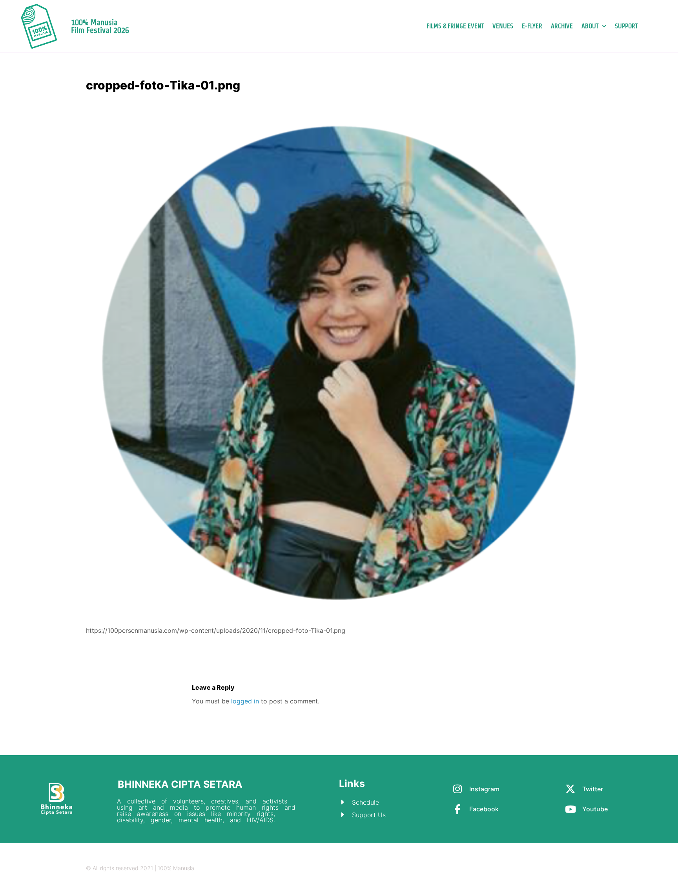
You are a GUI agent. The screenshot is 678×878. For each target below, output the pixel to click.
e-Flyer (532, 26)
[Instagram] (543, 868)
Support (626, 26)
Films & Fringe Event (455, 26)
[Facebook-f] (574, 868)
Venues (502, 26)
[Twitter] (558, 868)
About (589, 26)
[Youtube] (589, 868)
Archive (562, 26)
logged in (245, 701)
